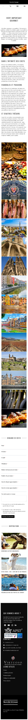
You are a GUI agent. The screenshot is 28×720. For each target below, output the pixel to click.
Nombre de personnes (7, 476)
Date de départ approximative (9, 482)
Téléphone (4, 463)
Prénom (3, 451)
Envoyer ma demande (8, 516)
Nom (2, 445)
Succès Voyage (14, 2)
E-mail (3, 457)
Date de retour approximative (9, 488)
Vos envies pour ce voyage (8, 494)
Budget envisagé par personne (9, 469)
